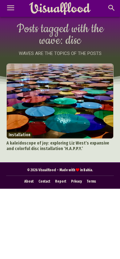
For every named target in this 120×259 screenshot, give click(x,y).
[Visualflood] (60, 8)
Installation (19, 134)
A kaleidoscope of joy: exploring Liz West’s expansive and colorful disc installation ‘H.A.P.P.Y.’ (57, 145)
